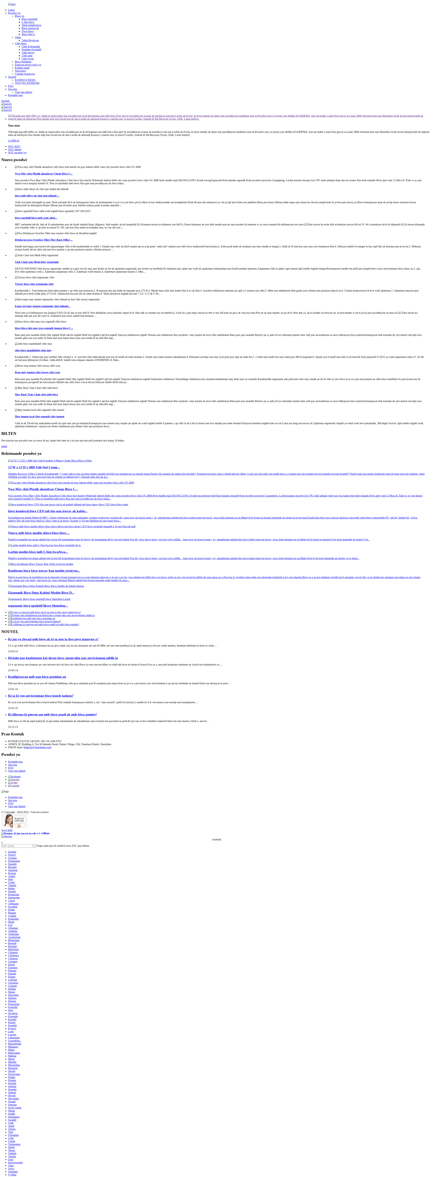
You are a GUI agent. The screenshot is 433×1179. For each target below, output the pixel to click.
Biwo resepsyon (30, 28)
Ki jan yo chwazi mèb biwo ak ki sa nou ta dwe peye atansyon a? (53, 639)
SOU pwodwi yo (17, 152)
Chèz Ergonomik (31, 46)
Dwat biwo (28, 31)
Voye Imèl (6, 830)
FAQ (11, 86)
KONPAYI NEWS (25, 80)
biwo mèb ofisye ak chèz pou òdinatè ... (37, 195)
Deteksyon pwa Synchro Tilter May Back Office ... (44, 239)
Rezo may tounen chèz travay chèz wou (37, 372)
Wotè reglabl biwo (31, 25)
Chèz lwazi (28, 58)
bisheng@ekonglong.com (37, 747)
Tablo (18, 37)
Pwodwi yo (14, 13)
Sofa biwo (20, 70)
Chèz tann (27, 55)
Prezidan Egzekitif (31, 49)
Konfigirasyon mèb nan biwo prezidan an (37, 677)
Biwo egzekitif (29, 19)
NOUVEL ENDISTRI (27, 83)
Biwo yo (19, 16)
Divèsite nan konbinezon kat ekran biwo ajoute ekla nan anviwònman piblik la (63, 658)
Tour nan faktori (23, 92)
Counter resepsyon (25, 73)
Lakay (11, 9)
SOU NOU (14, 146)
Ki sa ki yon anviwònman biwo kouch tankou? (41, 695)
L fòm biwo (28, 22)
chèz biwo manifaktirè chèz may (33, 350)
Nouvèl (12, 76)
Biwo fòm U (28, 34)
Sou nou (12, 89)
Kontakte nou (15, 95)
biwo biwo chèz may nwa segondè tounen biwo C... (44, 328)
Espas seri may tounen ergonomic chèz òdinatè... (42, 306)
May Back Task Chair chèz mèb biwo (36, 394)
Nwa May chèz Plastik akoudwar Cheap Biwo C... (44, 173)
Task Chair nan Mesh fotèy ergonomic (37, 262)
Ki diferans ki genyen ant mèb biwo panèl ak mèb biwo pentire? (52, 714)
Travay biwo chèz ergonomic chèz (34, 284)
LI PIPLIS (13, 140)
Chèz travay (28, 52)
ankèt (4, 446)
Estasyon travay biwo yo (28, 64)
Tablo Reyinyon (30, 40)
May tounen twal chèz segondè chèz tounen (39, 416)
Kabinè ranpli (22, 67)
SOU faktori (14, 149)
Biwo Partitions (23, 61)
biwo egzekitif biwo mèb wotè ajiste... (36, 217)
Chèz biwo (21, 43)
